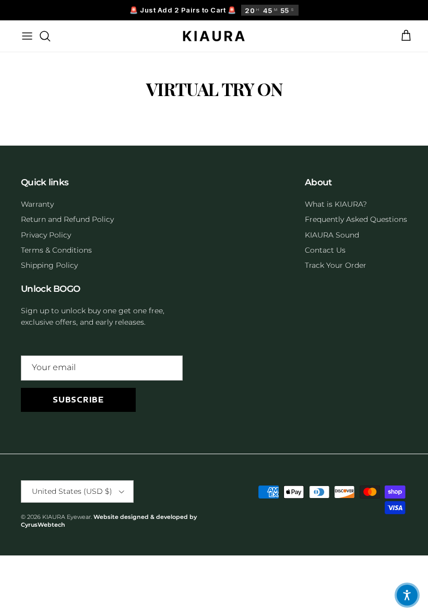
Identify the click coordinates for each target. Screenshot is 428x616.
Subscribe (78, 399)
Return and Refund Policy (67, 219)
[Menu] (27, 36)
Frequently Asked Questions (356, 219)
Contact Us (325, 250)
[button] (407, 595)
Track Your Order (335, 265)
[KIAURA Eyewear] (214, 36)
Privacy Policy (46, 235)
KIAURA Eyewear (66, 516)
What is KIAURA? (336, 204)
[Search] (45, 36)
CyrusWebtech (43, 524)
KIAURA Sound (332, 235)
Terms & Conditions (56, 250)
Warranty (37, 204)
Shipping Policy (49, 265)
